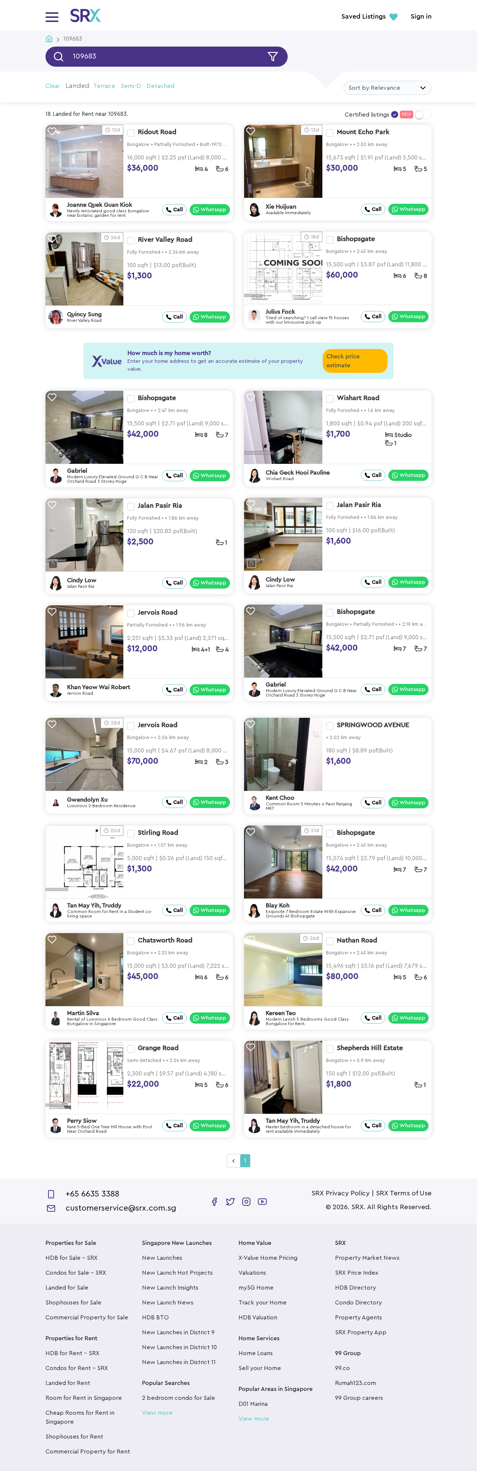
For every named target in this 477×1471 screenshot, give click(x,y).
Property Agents (358, 1318)
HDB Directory (355, 1288)
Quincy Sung (84, 314)
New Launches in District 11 (179, 1362)
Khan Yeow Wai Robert (98, 687)
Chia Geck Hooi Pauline (298, 473)
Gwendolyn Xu (87, 800)
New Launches (162, 1258)
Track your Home (262, 1303)
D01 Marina (253, 1404)
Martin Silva (83, 1013)
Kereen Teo (281, 1013)
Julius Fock (280, 312)
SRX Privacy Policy (341, 1193)
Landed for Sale (66, 1288)
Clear (52, 86)
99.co (342, 1368)
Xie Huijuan (281, 207)
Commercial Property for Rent (87, 1452)
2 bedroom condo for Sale (178, 1398)
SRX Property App (360, 1332)
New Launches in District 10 (179, 1347)
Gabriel (77, 471)
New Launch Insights (170, 1288)
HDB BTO (155, 1318)
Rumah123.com (355, 1383)
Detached (160, 86)
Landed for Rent (67, 1383)
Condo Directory (358, 1303)
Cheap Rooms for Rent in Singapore (79, 1417)
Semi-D (131, 86)
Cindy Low (280, 580)
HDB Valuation (257, 1318)
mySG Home (256, 1288)
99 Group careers (359, 1398)
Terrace (104, 86)
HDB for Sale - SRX (71, 1258)
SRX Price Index (356, 1273)
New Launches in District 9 (178, 1332)
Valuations (252, 1273)
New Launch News (167, 1303)
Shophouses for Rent (74, 1437)
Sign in (421, 16)
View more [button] (157, 1413)
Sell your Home (259, 1368)
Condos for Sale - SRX (75, 1273)
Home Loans (255, 1353)
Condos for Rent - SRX (76, 1368)
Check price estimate (343, 361)
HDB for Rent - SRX (72, 1353)
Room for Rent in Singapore (83, 1398)
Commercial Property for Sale (86, 1318)
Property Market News (367, 1258)
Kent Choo (280, 798)
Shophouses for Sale (73, 1303)
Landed (77, 85)
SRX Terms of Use (404, 1193)
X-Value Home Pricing (267, 1258)
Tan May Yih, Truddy (94, 906)
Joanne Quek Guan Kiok (99, 205)
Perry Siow (82, 1121)
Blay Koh (278, 906)
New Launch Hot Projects (177, 1273)
